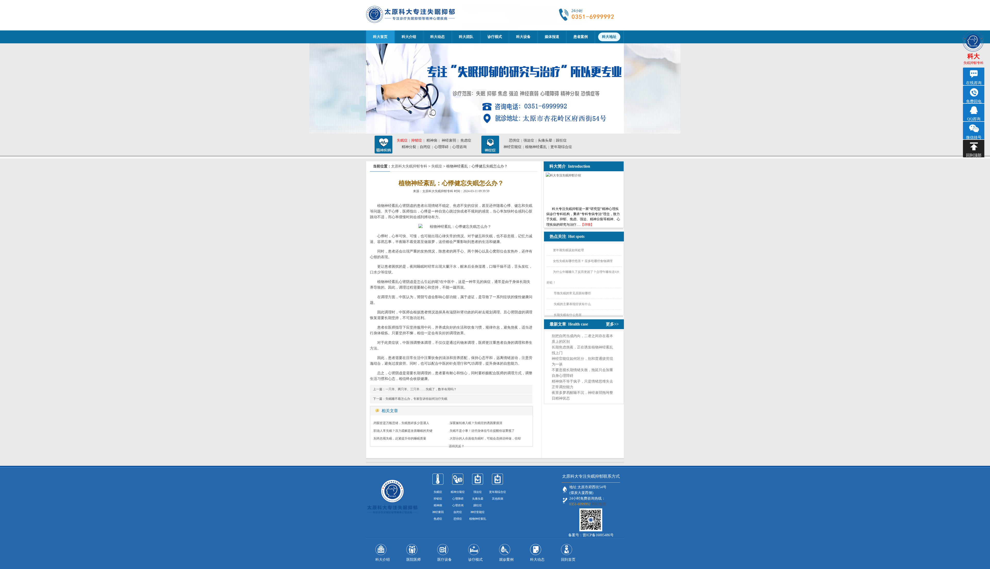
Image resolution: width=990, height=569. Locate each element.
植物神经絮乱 (477, 518)
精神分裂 (409, 147)
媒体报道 (552, 37)
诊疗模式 (495, 37)
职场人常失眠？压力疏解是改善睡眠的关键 (403, 431)
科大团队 (466, 37)
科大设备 (523, 37)
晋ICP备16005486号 (598, 535)
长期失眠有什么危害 (567, 315)
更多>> (612, 324)
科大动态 (437, 37)
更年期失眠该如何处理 (568, 250)
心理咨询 (459, 147)
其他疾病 (497, 498)
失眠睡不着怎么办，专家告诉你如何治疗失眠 (416, 399)
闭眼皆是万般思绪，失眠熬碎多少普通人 (401, 423)
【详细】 (587, 224)
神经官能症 (513, 147)
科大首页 (380, 37)
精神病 (431, 140)
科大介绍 (409, 37)
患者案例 (580, 37)
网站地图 (598, 504)
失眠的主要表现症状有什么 (572, 304)
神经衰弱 (449, 140)
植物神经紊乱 (536, 147)
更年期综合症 (561, 147)
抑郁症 (416, 140)
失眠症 (402, 140)
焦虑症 (465, 140)
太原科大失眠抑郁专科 (409, 166)
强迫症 (528, 140)
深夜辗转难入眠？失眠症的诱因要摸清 (476, 423)
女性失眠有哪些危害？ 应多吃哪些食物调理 (583, 261)
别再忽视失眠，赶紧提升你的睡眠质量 (400, 438)
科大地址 (609, 37)
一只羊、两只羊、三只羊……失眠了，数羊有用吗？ (421, 389)
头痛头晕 (545, 140)
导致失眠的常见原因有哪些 (572, 293)
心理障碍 (441, 147)
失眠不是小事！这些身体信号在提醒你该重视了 (482, 431)
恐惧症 (514, 140)
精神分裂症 (458, 491)
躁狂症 (561, 140)
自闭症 (425, 147)
